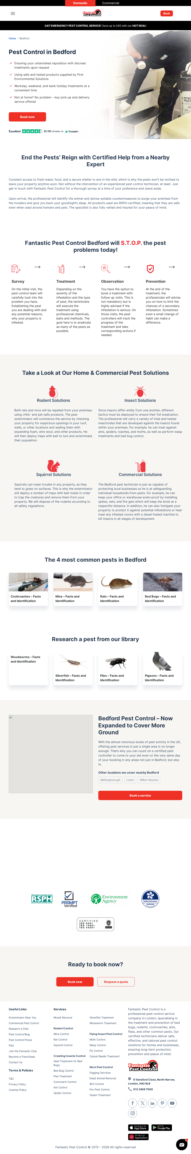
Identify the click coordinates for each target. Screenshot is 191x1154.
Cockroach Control (65, 1081)
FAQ (11, 1045)
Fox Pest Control (99, 1089)
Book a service (140, 795)
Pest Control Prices (20, 1039)
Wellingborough (110, 780)
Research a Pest (19, 1028)
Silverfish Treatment (102, 1017)
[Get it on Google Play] (161, 1127)
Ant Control (60, 1087)
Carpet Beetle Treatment (105, 1056)
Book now (27, 117)
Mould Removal (63, 1017)
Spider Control (62, 1093)
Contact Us (15, 1062)
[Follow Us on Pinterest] (162, 1103)
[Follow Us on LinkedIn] (152, 1103)
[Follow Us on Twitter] (142, 1103)
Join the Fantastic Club (23, 1051)
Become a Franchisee (22, 1056)
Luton (130, 780)
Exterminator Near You (22, 1017)
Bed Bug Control (63, 1070)
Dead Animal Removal (103, 1078)
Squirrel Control (63, 1045)
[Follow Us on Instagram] (132, 1113)
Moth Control (97, 1039)
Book (166, 13)
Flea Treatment (63, 1076)
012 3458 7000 (143, 1089)
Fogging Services (100, 1072)
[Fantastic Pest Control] (94, 13)
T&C (11, 1078)
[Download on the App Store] (138, 1127)
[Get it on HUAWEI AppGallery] (138, 1137)
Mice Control (61, 1033)
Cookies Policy (17, 1089)
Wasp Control (98, 1045)
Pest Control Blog (19, 1034)
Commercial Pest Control (24, 1023)
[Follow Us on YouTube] (172, 1103)
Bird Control (97, 1083)
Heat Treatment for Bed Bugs (68, 1063)
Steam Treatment (100, 1095)
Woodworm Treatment (103, 1023)
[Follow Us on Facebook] (132, 1103)
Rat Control (60, 1039)
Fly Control (96, 1050)
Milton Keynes (149, 780)
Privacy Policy (17, 1084)
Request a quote (116, 982)
